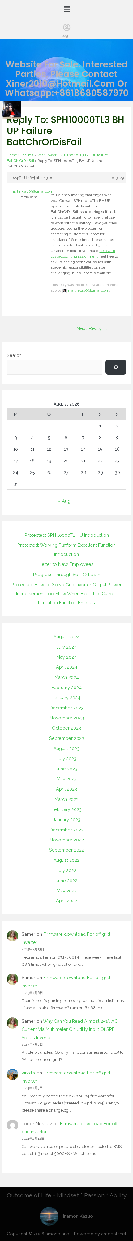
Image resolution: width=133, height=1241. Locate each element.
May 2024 (66, 657)
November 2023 (66, 717)
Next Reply (92, 328)
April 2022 (66, 900)
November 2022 (66, 839)
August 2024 (67, 636)
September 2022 (66, 850)
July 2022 (66, 870)
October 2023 (66, 728)
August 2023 (66, 748)
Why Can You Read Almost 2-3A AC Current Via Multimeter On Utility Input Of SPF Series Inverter (70, 1029)
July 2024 (67, 646)
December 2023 (67, 707)
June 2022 (66, 880)
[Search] (115, 367)
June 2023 (66, 768)
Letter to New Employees (66, 564)
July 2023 (66, 758)
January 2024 (66, 697)
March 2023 (66, 799)
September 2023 (66, 738)
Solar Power (46, 155)
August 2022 (66, 860)
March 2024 (66, 677)
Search (14, 355)
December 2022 (67, 829)
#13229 (118, 178)
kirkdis (28, 1072)
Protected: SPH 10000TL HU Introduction (66, 535)
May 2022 (67, 890)
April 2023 (66, 789)
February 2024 (66, 687)
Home (12, 155)
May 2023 (67, 778)
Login (66, 35)
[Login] (66, 27)
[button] (66, 9)
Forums (26, 155)
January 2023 (66, 819)
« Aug (64, 501)
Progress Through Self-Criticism (66, 574)
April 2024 (66, 667)
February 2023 (67, 809)
